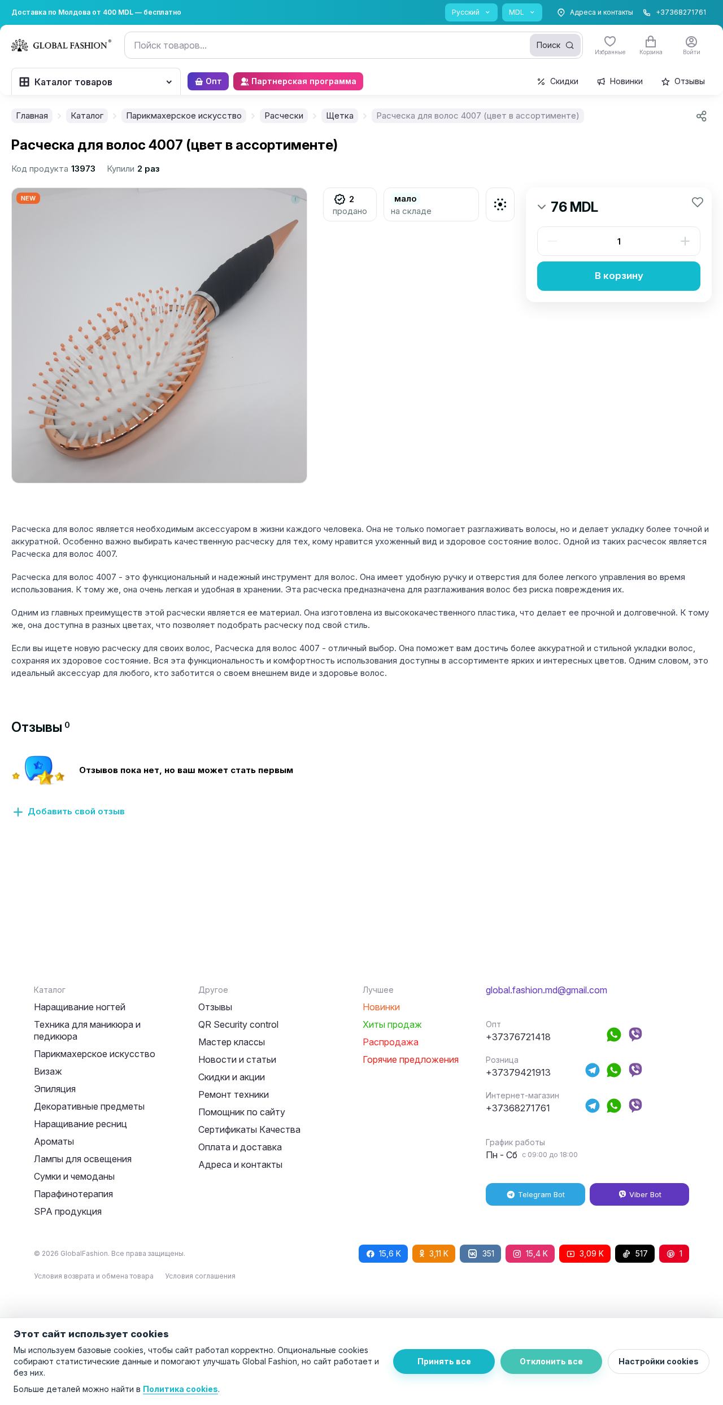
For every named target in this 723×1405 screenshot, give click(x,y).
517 (641, 1253)
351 (488, 1253)
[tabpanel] (361, 792)
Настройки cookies (659, 1361)
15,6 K (390, 1253)
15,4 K (537, 1253)
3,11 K (438, 1253)
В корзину (619, 275)
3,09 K (592, 1253)
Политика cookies (180, 1389)
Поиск (548, 45)
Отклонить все (551, 1361)
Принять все (444, 1361)
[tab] (40, 727)
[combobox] (353, 45)
